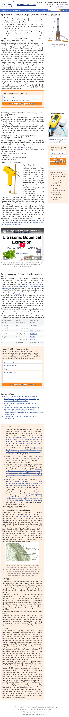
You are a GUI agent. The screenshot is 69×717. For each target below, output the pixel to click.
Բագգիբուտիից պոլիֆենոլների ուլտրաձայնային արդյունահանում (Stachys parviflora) (21, 400)
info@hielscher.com (62, 7)
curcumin (17, 294)
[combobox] (53, 10)
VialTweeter (33, 325)
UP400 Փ (38, 331)
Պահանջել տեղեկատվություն (22, 104)
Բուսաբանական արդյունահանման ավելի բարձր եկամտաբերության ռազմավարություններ (21, 409)
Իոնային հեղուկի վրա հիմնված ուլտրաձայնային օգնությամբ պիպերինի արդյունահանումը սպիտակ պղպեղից (24, 450)
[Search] (60, 10)
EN (64, 10)
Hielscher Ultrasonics (26, 4)
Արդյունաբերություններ (31, 10)
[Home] (7, 4)
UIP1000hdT (52, 44)
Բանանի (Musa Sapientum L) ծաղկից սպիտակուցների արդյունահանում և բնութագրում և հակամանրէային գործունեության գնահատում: (24, 483)
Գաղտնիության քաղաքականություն (31, 712)
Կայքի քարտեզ (22, 709)
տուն (14, 707)
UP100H (32, 328)
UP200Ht (19, 148)
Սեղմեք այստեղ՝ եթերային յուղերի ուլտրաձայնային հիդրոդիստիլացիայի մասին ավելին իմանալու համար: (22, 222)
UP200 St (9, 148)
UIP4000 (32, 337)
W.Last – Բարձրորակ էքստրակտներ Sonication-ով (21, 396)
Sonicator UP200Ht (54, 139)
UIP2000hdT (33, 334)
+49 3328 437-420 (63, 4)
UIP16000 (33, 340)
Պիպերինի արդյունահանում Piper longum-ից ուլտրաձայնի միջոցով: (24, 458)
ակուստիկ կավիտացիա (22, 516)
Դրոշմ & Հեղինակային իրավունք (41, 709)
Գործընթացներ (15, 10)
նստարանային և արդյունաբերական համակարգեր (22, 287)
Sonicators (5, 10)
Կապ (44, 10)
